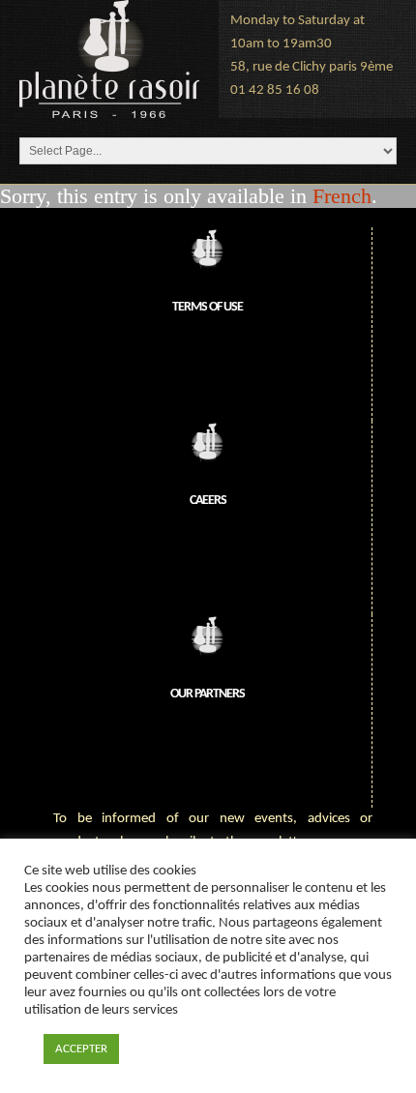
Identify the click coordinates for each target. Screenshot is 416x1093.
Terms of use (207, 307)
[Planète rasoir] (109, 59)
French (341, 196)
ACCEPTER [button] (81, 1049)
